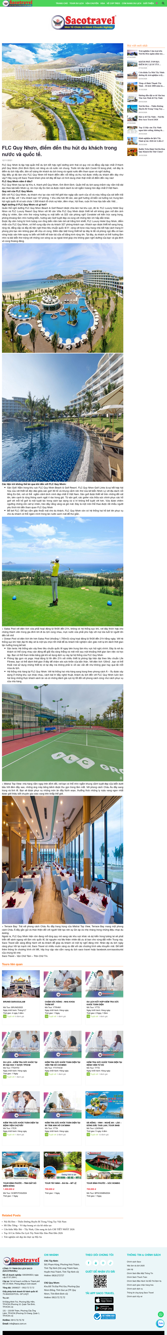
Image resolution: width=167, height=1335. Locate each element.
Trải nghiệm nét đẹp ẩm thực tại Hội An (23, 1237)
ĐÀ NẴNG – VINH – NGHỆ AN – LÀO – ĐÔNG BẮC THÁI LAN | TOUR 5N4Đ (104, 1124)
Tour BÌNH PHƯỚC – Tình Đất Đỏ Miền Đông (19, 1184)
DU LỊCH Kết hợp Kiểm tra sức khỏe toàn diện (103, 1003)
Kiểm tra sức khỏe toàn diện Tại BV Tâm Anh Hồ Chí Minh (62, 1124)
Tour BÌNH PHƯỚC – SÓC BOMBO (103, 1183)
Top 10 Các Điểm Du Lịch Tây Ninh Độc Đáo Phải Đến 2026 (33, 1233)
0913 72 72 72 (28, 1288)
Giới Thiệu (148, 3)
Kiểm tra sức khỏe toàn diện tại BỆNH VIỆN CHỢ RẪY (20, 1124)
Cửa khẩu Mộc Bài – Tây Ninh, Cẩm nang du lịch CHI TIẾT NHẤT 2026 (39, 1229)
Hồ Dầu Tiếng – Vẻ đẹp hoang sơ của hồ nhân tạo (28, 1225)
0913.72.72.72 (17, 1319)
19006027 (16, 1288)
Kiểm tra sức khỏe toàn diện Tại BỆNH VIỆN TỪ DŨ (104, 1063)
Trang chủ (62, 3)
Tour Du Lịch (77, 3)
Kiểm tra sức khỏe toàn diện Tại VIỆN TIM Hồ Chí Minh (62, 1063)
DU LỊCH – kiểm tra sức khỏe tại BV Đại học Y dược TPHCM (20, 1063)
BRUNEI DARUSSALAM (14, 1001)
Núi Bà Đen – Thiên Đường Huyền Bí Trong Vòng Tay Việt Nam (35, 1221)
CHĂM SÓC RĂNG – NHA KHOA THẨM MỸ (60, 1003)
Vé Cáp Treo (113, 3)
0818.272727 (58, 1275)
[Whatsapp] (161, 1314)
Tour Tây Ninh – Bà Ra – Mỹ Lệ (60, 1183)
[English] (157, 3)
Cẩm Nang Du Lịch (131, 3)
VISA (102, 3)
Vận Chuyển (92, 3)
